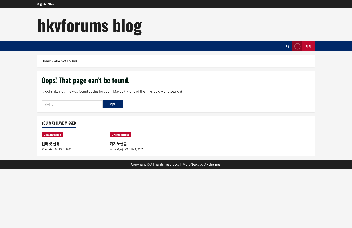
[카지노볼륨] (142, 134)
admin (49, 149)
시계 (308, 45)
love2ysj (118, 149)
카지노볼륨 (118, 143)
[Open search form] (287, 46)
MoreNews (191, 164)
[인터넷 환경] (74, 134)
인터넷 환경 (51, 143)
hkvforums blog (89, 24)
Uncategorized (52, 134)
